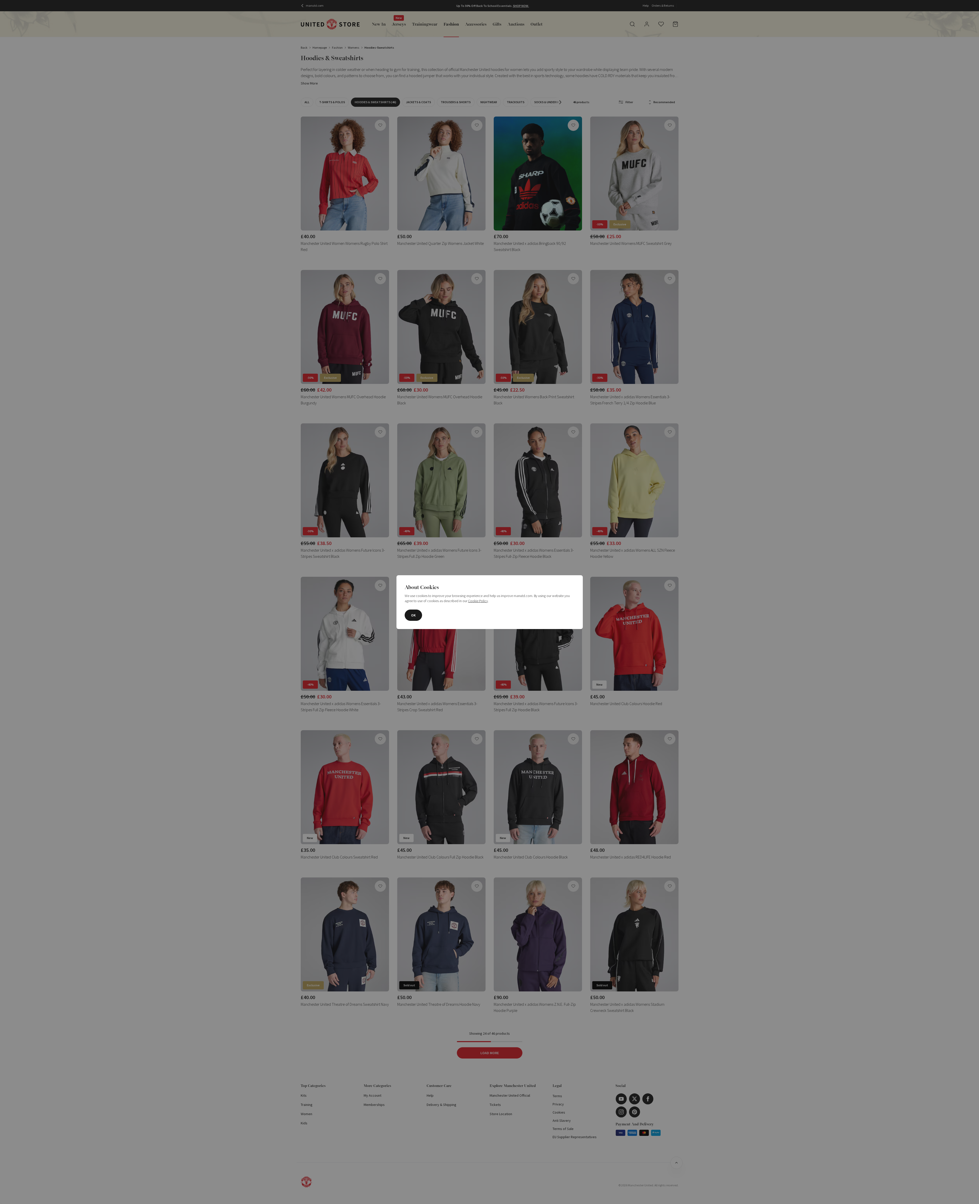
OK (413, 615)
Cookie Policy (478, 601)
